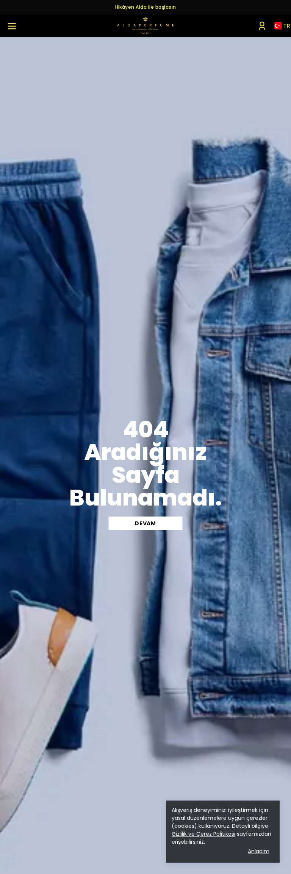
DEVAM (145, 523)
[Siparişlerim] (262, 26)
